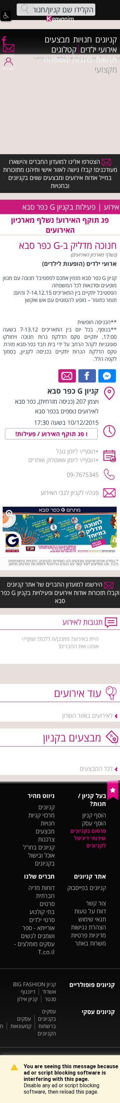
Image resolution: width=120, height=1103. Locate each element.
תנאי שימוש (92, 919)
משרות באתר (90, 943)
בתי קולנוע (42, 912)
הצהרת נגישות (88, 927)
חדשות (106, 60)
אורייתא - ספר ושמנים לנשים (38, 932)
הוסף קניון (94, 815)
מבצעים (57, 39)
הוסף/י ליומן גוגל (75, 451)
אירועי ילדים (98, 49)
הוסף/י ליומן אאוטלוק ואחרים (61, 460)
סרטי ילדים (42, 920)
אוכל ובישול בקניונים (41, 859)
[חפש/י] (25, 9)
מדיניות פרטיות (88, 935)
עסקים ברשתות (36, 1022)
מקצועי (106, 70)
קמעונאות (20, 1026)
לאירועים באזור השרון (87, 715)
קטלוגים (64, 49)
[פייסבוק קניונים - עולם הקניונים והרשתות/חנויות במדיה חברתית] (3, 39)
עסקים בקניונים (47, 1015)
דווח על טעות (90, 911)
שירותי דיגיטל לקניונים (90, 841)
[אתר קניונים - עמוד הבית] (113, 798)
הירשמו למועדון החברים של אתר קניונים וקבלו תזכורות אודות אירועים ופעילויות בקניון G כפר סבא (60, 592)
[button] (6, 15)
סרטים (47, 904)
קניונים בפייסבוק (86, 888)
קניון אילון (27, 999)
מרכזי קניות (41, 815)
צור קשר (96, 903)
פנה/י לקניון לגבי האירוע (70, 493)
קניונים (106, 39)
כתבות (82, 60)
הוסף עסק (94, 823)
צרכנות (46, 839)
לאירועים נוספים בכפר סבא (67, 411)
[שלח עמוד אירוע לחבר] (67, 375)
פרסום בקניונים (88, 830)
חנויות (82, 39)
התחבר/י (8, 68)
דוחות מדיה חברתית (41, 892)
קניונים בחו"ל (39, 847)
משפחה (56, 60)
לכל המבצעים (96, 769)
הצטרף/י (8, 55)
